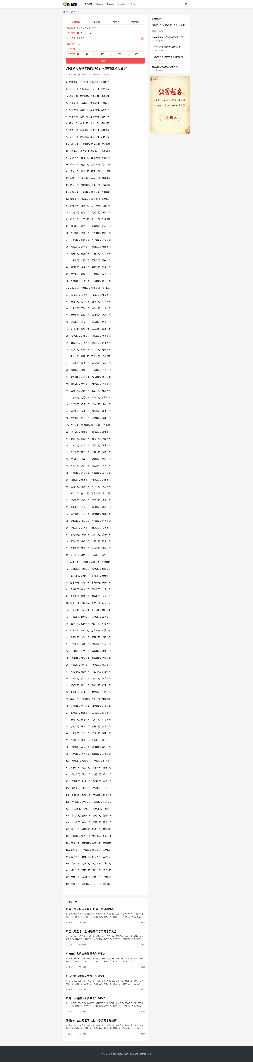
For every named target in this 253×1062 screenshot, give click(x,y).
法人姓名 (71, 27)
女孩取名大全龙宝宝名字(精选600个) (167, 57)
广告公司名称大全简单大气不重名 (85, 953)
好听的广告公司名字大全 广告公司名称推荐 (91, 1020)
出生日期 (71, 38)
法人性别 (71, 33)
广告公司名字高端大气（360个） (85, 976)
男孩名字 (110, 4)
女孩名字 (99, 4)
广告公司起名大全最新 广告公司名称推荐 (90, 909)
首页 (64, 12)
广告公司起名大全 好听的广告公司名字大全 (91, 931)
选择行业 (71, 49)
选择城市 (71, 43)
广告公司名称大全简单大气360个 (85, 998)
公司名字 (132, 4)
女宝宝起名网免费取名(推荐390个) (166, 47)
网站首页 (88, 4)
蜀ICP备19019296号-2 (141, 1054)
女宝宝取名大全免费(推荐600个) (165, 67)
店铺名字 (121, 4)
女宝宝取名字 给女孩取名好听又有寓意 (168, 37)
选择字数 (71, 54)
